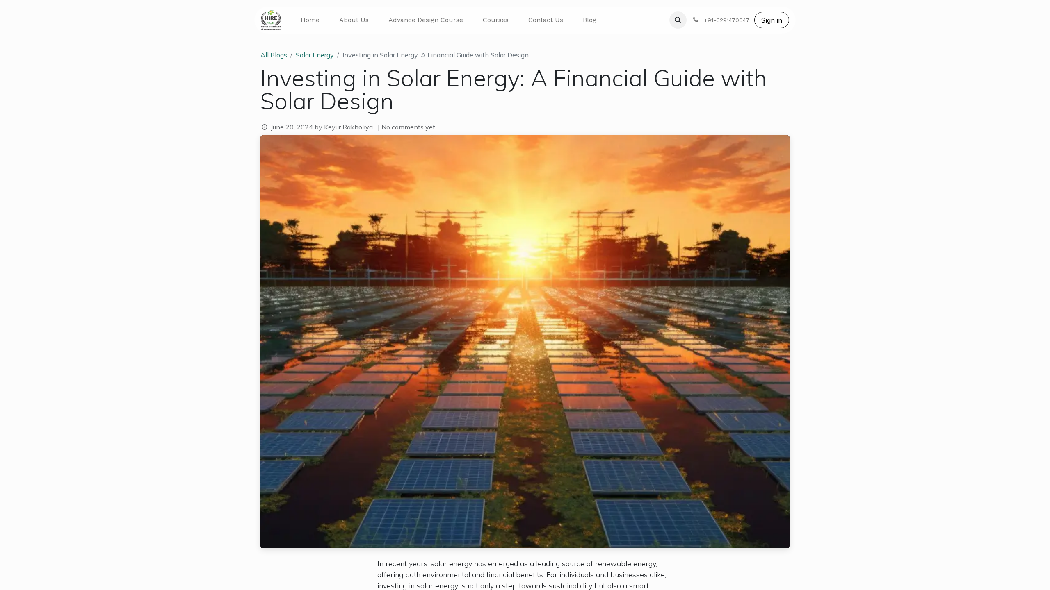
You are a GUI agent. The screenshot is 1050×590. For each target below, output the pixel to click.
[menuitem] (310, 20)
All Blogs (273, 55)
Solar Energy (315, 55)
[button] (678, 20)
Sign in (771, 20)
